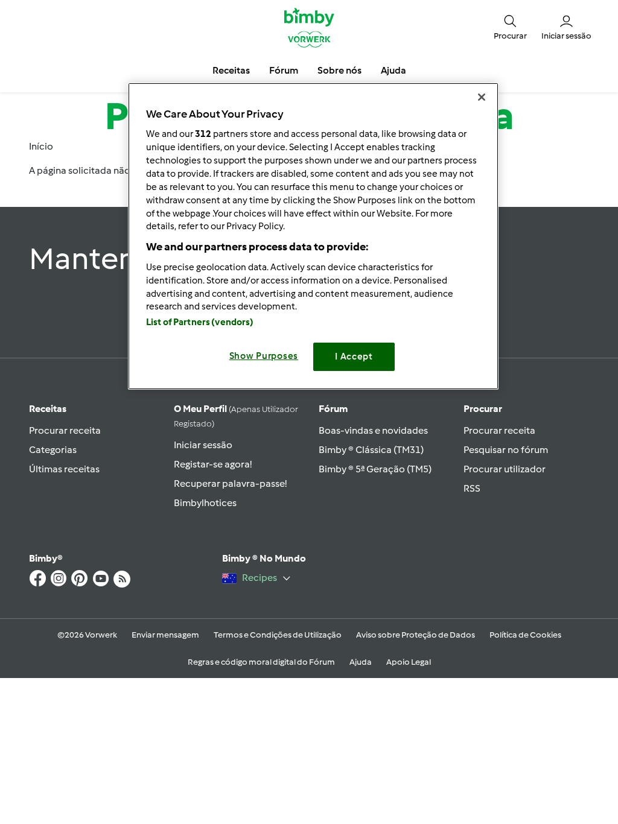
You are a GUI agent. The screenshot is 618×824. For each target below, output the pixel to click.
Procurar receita (65, 430)
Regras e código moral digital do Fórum (261, 662)
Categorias (53, 449)
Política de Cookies (525, 635)
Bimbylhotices (205, 503)
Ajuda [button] (393, 70)
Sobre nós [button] (339, 70)
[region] (313, 236)
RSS (472, 488)
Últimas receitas (64, 469)
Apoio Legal (408, 662)
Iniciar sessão (203, 445)
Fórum (333, 408)
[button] (510, 26)
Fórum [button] (283, 70)
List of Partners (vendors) (200, 322)
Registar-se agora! (213, 464)
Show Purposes (264, 355)
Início (41, 146)
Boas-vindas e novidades (373, 430)
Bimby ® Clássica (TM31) (371, 449)
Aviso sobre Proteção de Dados (415, 635)
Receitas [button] (231, 70)
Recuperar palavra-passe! (230, 483)
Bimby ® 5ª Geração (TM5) (375, 469)
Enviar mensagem (165, 635)
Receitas (47, 408)
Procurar (483, 408)
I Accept (354, 356)
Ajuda (360, 662)
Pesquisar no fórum (506, 449)
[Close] (481, 97)
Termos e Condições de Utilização (278, 635)
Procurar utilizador (505, 469)
